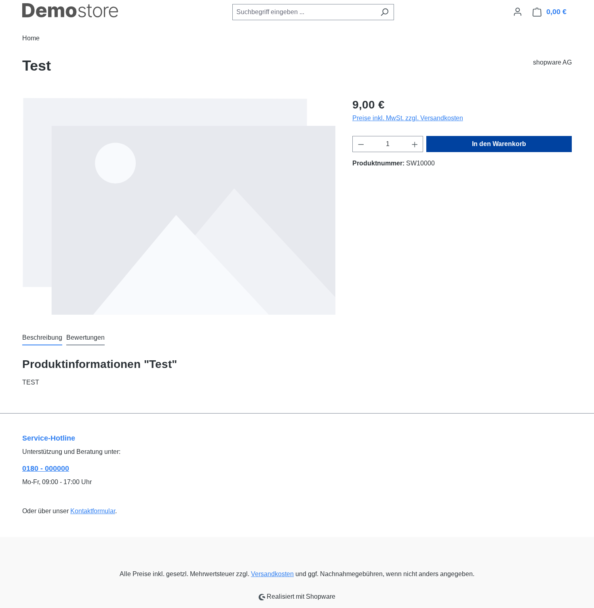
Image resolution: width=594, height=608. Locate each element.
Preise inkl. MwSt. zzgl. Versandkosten (407, 118)
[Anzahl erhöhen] (415, 144)
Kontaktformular (92, 511)
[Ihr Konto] (517, 12)
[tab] (42, 338)
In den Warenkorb (499, 143)
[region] (179, 206)
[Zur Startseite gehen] (70, 10)
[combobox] (303, 12)
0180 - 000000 (45, 468)
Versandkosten (272, 573)
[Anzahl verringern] (360, 144)
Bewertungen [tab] (85, 337)
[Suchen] (384, 12)
